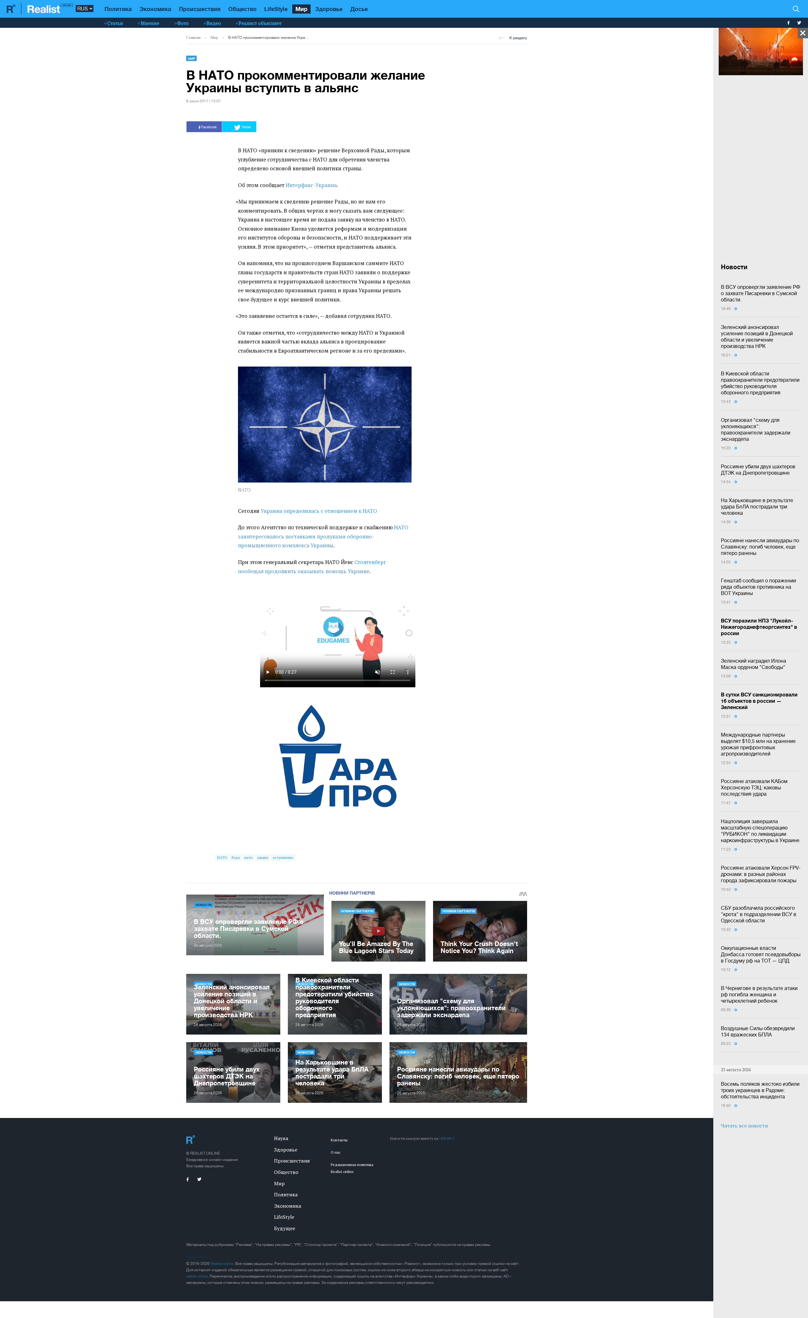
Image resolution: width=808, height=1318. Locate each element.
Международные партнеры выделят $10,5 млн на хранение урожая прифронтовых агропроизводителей (758, 744)
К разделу (518, 38)
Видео (213, 23)
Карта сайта (196, 1257)
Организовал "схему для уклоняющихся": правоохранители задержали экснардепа (755, 429)
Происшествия (199, 8)
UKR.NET (446, 1138)
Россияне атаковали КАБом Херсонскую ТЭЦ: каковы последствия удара (754, 787)
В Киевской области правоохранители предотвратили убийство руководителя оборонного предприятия (760, 383)
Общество (242, 8)
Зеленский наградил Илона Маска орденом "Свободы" (753, 664)
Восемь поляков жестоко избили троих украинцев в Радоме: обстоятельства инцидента (760, 1090)
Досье (359, 8)
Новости (203, 905)
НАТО (222, 857)
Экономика (155, 8)
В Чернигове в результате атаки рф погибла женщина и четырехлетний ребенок (759, 994)
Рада (236, 857)
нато (248, 857)
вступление (283, 857)
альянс (263, 857)
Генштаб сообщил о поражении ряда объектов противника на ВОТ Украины (758, 587)
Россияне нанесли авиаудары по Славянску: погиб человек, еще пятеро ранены (760, 547)
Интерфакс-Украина (311, 185)
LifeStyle (276, 8)
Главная (193, 37)
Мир (301, 8)
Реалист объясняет (260, 23)
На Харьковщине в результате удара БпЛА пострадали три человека (757, 506)
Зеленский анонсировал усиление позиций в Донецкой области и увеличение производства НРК (757, 336)
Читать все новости (744, 1125)
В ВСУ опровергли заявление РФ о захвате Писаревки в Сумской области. (760, 293)
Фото (183, 23)
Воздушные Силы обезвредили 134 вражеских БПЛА (758, 1031)
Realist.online (222, 1263)
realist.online (197, 1276)
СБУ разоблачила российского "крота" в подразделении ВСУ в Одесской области (758, 914)
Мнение (150, 23)
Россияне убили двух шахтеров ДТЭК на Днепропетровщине (758, 470)
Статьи (115, 23)
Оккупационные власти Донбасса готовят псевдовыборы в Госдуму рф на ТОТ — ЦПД (760, 954)
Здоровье (328, 8)
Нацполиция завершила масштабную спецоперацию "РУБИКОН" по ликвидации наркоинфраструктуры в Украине (760, 830)
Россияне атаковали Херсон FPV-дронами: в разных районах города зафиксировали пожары (760, 874)
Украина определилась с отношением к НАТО (319, 510)
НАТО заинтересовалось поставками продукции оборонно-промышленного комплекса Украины (323, 536)
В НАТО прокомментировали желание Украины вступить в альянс (268, 37)
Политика (118, 8)
